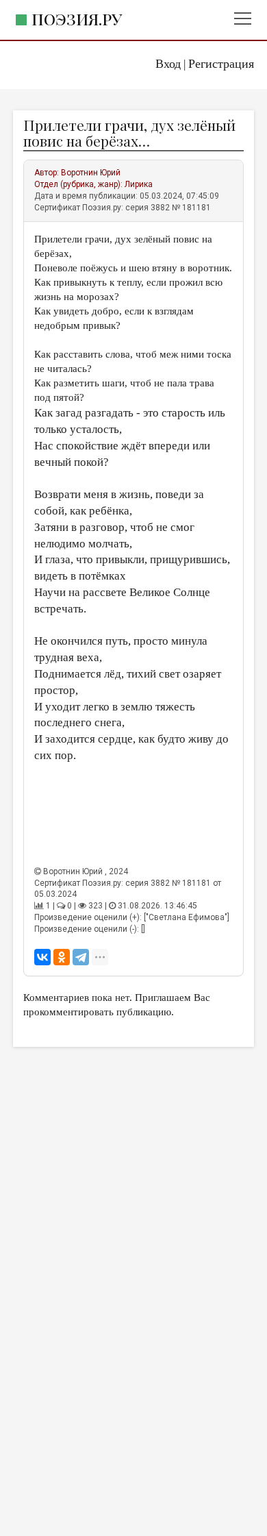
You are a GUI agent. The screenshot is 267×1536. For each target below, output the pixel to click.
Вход (168, 64)
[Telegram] (81, 957)
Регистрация (221, 64)
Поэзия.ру (76, 18)
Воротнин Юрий (90, 172)
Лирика (139, 184)
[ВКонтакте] (42, 957)
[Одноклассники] (61, 957)
